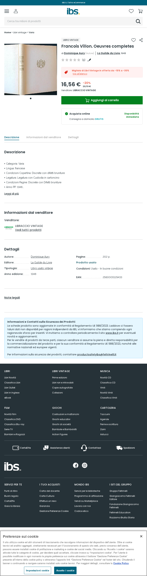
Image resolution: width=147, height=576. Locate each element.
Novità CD (105, 377)
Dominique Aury (74, 53)
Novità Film (10, 414)
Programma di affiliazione (88, 495)
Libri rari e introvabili (63, 382)
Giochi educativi (61, 419)
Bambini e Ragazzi (14, 434)
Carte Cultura (46, 495)
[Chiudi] (141, 536)
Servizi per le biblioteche (87, 490)
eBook (7, 397)
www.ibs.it (112, 333)
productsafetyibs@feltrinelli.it (96, 354)
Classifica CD (107, 382)
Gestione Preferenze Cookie (53, 511)
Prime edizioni (59, 377)
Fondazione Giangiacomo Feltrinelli (124, 506)
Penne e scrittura (109, 424)
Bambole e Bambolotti (64, 429)
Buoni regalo (11, 495)
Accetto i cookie (65, 570)
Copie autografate (62, 387)
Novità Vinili (106, 392)
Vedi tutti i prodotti (28, 230)
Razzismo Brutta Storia (122, 517)
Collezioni (57, 392)
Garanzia (44, 506)
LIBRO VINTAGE (71, 40)
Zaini (103, 429)
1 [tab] (30, 98)
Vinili (102, 387)
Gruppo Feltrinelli (118, 490)
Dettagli (73, 137)
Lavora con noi (82, 506)
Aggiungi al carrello (104, 100)
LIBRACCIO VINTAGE (84, 90)
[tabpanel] (30, 69)
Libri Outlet (9, 387)
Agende (104, 419)
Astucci (104, 434)
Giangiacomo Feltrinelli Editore (122, 497)
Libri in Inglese (11, 392)
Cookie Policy (121, 563)
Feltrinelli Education (120, 512)
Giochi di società (61, 424)
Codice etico (81, 511)
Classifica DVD (12, 419)
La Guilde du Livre (108, 53)
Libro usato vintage (42, 268)
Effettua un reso (47, 501)
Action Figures (60, 434)
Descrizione (11, 137)
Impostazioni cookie (37, 570)
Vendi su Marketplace (86, 501)
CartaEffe (9, 501)
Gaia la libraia (12, 506)
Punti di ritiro (10, 490)
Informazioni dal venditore (43, 137)
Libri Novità (10, 377)
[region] (73, 553)
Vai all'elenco (80, 73)
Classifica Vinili (108, 397)
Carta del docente (49, 490)
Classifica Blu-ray (14, 424)
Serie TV (8, 429)
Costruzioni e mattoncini (65, 414)
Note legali (12, 298)
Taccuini (105, 414)
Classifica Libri (12, 382)
